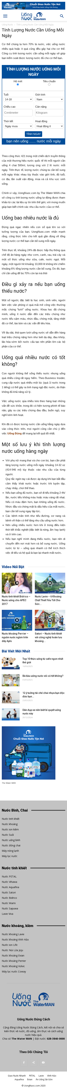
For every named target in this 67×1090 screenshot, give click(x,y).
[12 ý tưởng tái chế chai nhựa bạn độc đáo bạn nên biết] (11, 697)
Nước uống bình (11, 840)
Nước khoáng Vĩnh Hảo (15, 939)
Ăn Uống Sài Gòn (44, 1079)
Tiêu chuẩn (49, 81)
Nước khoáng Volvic (13, 966)
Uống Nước (7, 24)
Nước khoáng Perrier (14, 960)
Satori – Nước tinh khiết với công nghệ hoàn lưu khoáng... (48, 637)
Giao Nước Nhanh (17, 1075)
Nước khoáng (10, 824)
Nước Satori (9, 892)
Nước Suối (8, 834)
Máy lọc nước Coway (14, 971)
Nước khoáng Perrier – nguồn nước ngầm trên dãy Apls (15, 637)
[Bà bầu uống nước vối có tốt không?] (11, 680)
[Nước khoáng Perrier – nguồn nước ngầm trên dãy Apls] (17, 620)
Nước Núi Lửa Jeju (12, 950)
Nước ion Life (10, 945)
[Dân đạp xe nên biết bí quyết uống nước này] (11, 714)
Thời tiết (8, 121)
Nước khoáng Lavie (13, 934)
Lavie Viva (7, 913)
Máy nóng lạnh (10, 850)
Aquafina (19, 1079)
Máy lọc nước (9, 856)
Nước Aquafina (10, 887)
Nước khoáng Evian (13, 955)
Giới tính (40, 94)
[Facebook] (24, 1062)
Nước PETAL (9, 876)
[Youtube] (43, 1062)
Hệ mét (18, 81)
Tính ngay (33, 133)
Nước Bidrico (9, 897)
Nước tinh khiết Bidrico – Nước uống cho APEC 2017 (16, 600)
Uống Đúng (14, 433)
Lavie (41, 1075)
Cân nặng (40, 106)
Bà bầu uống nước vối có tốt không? (43, 675)
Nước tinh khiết (10, 818)
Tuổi (6, 94)
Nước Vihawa (9, 881)
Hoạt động (41, 121)
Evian (29, 1079)
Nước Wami (9, 903)
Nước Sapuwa (10, 908)
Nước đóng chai (11, 845)
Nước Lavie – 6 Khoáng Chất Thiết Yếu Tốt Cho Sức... (48, 600)
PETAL (32, 1075)
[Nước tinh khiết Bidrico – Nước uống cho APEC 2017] (17, 583)
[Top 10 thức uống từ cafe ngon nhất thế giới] (11, 663)
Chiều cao (9, 106)
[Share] (33, 1062)
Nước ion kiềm (10, 829)
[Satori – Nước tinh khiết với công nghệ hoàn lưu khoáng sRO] (50, 620)
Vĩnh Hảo (51, 1075)
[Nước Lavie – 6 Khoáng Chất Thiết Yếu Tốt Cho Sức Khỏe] (50, 583)
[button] (62, 16)
